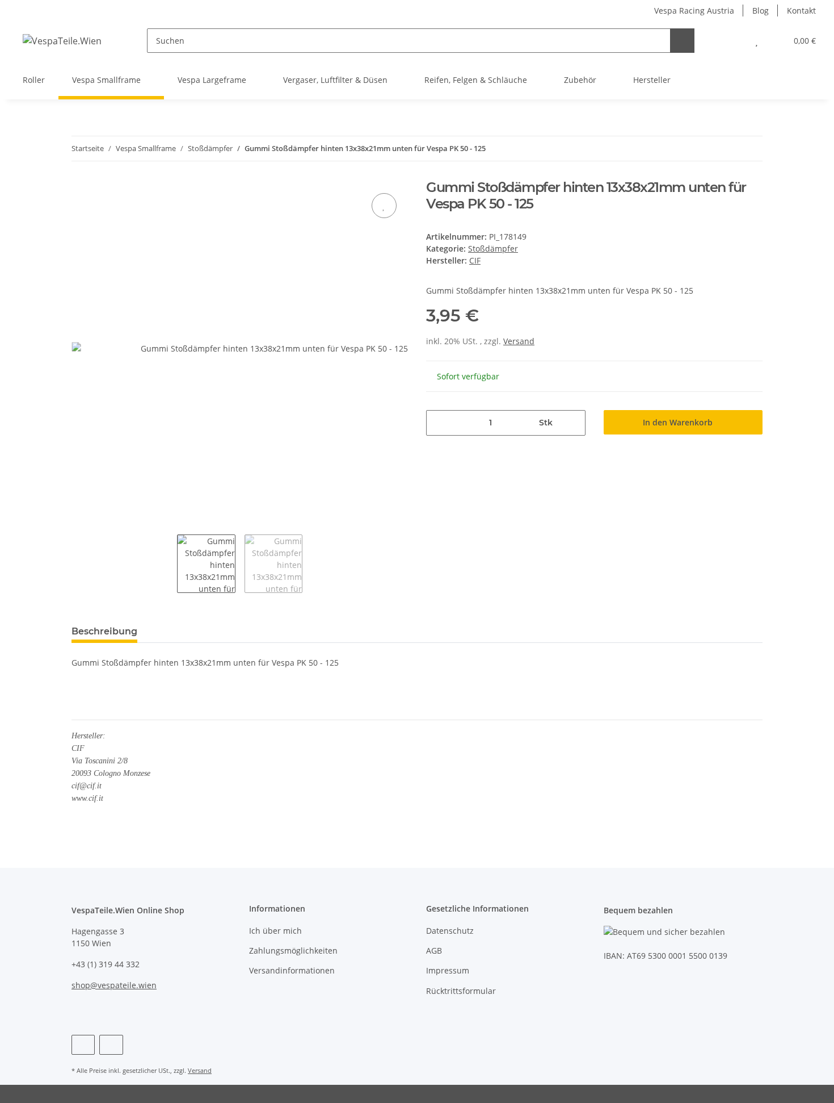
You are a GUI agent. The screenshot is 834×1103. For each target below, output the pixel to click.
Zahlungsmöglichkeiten (293, 950)
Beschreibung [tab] (104, 631)
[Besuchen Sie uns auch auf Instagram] (111, 1045)
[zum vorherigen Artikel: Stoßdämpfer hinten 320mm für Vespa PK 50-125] (726, 148)
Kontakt (801, 10)
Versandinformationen (292, 970)
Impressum (447, 970)
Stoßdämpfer (493, 248)
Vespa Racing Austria (694, 10)
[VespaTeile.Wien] (62, 40)
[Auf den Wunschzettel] (384, 205)
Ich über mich (275, 930)
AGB (434, 950)
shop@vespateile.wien (114, 985)
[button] (734, 40)
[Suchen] (682, 40)
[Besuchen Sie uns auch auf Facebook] (83, 1045)
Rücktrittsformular (461, 990)
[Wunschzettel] (756, 40)
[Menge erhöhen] (573, 423)
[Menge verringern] (439, 423)
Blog (760, 10)
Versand (518, 341)
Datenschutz (450, 930)
